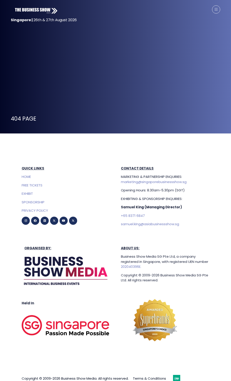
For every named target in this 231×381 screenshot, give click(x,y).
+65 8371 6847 (133, 215)
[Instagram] (26, 221)
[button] (216, 9)
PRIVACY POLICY (35, 210)
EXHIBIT (27, 193)
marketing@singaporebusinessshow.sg (154, 181)
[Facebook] (35, 221)
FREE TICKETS (32, 185)
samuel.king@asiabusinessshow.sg (150, 224)
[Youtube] (64, 221)
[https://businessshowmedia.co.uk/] (66, 286)
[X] (54, 221)
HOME (26, 176)
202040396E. (131, 266)
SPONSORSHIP (33, 202)
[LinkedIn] (45, 221)
